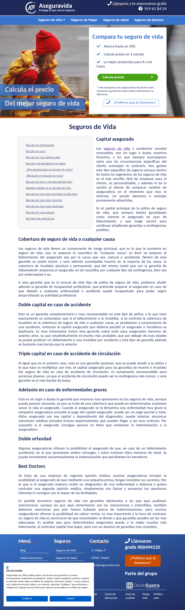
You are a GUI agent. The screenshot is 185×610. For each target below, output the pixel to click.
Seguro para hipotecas (40, 218)
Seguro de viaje (36, 151)
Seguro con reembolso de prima (46, 163)
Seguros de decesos (149, 20)
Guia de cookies (130, 596)
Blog (23, 550)
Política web (158, 596)
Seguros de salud (116, 20)
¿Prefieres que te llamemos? (134, 103)
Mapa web (146, 596)
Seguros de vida (50, 20)
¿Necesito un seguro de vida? (44, 175)
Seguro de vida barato (40, 212)
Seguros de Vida (66, 550)
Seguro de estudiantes (40, 145)
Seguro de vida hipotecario (43, 157)
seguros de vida (117, 149)
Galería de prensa (31, 558)
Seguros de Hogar (84, 20)
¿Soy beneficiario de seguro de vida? (49, 169)
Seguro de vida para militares (45, 206)
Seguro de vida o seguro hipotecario (49, 182)
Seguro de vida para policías (44, 200)
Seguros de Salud (66, 558)
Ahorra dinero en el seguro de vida (48, 188)
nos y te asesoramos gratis (140, 6)
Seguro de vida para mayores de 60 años (51, 194)
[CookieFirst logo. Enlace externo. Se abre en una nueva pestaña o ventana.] (7, 567)
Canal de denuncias (111, 596)
